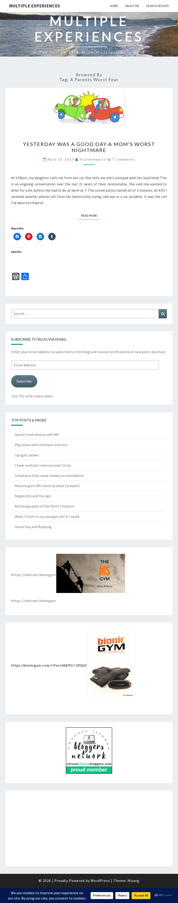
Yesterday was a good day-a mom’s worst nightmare (89, 147)
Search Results (157, 6)
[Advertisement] (89, 828)
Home (114, 6)
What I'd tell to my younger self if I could (47, 516)
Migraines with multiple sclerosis (41, 444)
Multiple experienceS (34, 6)
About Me (132, 6)
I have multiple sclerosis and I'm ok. (43, 465)
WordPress (100, 880)
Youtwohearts (92, 159)
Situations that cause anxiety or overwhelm (49, 475)
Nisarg (133, 880)
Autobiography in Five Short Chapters (44, 506)
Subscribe (24, 381)
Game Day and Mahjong (33, 526)
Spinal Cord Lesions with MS (37, 434)
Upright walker (27, 455)
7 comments (123, 159)
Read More (90, 215)
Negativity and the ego (33, 496)
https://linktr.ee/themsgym (33, 574)
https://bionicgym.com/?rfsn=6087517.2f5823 (48, 665)
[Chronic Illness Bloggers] (89, 752)
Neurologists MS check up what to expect (47, 485)
